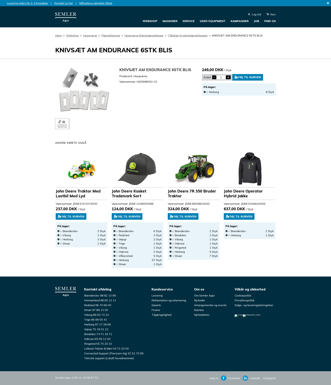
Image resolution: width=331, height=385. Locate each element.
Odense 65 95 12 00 (97, 339)
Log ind (256, 14)
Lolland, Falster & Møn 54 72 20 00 (106, 348)
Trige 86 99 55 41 (95, 319)
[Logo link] (65, 21)
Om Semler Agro (204, 295)
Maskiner (170, 21)
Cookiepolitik (243, 295)
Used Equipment (212, 21)
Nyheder (199, 300)
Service (189, 21)
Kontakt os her (63, 3)
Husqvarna (90, 35)
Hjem (58, 35)
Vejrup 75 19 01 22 (96, 329)
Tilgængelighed (161, 314)
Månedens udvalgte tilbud (95, 3)
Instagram (269, 378)
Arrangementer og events (210, 305)
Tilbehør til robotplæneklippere (188, 35)
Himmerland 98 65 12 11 (100, 300)
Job (256, 21)
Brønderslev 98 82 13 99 (100, 295)
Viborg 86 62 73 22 (96, 314)
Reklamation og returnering (169, 300)
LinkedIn (254, 378)
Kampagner (240, 21)
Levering (157, 295)
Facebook (234, 378)
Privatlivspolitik (244, 300)
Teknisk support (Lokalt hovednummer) (109, 358)
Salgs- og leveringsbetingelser (254, 305)
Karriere (199, 310)
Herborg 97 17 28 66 (97, 324)
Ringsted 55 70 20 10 (98, 343)
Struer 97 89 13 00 (96, 310)
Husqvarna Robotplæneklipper (143, 35)
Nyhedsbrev (202, 314)
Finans (156, 310)
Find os (270, 21)
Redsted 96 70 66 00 (97, 305)
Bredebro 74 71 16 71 (98, 334)
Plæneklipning (110, 35)
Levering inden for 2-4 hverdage (27, 3)
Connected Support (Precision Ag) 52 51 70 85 (114, 353)
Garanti (156, 305)
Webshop (150, 21)
